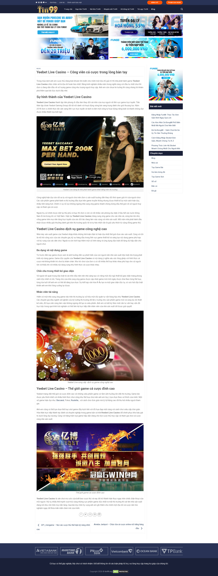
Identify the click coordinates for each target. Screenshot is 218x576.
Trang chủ (68, 9)
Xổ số (154, 181)
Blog (153, 9)
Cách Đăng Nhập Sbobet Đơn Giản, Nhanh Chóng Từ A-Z (164, 139)
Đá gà (154, 191)
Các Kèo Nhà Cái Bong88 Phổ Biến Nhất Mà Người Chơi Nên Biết (166, 124)
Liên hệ (61, 2)
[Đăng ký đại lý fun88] (71, 25)
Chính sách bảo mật (74, 2)
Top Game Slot (158, 177)
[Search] (182, 9)
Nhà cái (155, 163)
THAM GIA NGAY (174, 2)
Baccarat (60, 400)
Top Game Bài (157, 167)
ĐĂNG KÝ (154, 2)
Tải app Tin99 (142, 9)
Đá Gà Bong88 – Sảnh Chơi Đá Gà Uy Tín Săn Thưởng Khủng (166, 131)
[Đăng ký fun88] (166, 83)
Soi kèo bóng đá (158, 172)
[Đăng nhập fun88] (146, 49)
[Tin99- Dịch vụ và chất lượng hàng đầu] (47, 9)
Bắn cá (154, 186)
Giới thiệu (53, 2)
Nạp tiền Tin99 (81, 9)
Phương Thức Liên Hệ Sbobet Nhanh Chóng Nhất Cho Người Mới (166, 147)
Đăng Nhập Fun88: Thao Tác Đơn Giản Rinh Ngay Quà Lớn (165, 116)
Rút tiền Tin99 (95, 9)
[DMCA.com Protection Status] (120, 571)
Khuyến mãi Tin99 (110, 9)
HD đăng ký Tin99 (127, 9)
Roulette (74, 400)
